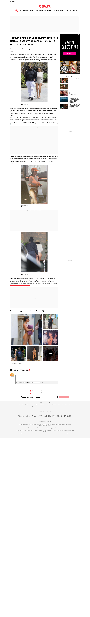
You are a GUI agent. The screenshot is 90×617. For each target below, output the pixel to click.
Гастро (55, 14)
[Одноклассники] (45, 402)
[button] (50, 353)
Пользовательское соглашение (43, 404)
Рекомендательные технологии (40, 406)
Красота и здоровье (45, 10)
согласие (36, 390)
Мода (36, 10)
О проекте (20, 404)
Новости (41, 14)
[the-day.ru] (16, 10)
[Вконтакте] (41, 402)
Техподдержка (52, 406)
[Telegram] (49, 402)
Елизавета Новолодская (17, 363)
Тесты (45, 14)
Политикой (35, 393)
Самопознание (24, 10)
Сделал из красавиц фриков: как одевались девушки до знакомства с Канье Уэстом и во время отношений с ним (33, 123)
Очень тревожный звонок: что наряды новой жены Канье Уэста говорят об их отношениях (33, 283)
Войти (13, 1)
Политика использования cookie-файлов (62, 404)
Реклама (27, 404)
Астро (32, 10)
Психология (55, 10)
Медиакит (32, 404)
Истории (35, 14)
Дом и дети (72, 10)
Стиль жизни (64, 10)
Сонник (50, 14)
